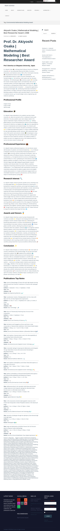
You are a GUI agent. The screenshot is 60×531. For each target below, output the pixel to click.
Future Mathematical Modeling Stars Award (19, 449)
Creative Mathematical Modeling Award (17, 443)
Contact (7, 15)
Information (46, 10)
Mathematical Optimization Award (12, 464)
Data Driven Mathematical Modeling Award (18, 443)
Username (49, 500)
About (12, 10)
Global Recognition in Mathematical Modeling (18, 451)
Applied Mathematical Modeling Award (21, 440)
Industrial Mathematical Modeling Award (17, 454)
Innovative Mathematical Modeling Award (18, 454)
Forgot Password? (48, 521)
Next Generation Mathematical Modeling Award (19, 467)
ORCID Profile (7, 107)
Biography (11, 438)
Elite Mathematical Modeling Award (16, 446)
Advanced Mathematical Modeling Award (17, 439)
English (46, 0)
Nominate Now (20, 10)
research (26, 122)
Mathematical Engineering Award (22, 458)
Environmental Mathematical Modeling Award (18, 446)
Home (6, 10)
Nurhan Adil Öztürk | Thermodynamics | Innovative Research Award (48, 56)
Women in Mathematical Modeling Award (17, 478)
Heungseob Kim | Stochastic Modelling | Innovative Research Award (49, 70)
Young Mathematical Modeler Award (21, 479)
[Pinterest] (25, 503)
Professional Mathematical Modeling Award (23, 471)
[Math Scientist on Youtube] (18, 500)
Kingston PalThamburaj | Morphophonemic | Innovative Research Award (48, 77)
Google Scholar (7, 103)
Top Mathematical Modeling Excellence (21, 474)
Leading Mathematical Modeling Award (17, 456)
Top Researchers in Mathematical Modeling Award (19, 474)
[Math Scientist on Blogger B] (25, 500)
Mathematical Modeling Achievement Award (24, 459)
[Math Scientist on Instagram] (18, 503)
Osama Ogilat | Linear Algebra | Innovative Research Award (47, 63)
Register (29, 10)
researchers (15, 241)
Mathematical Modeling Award (11, 460)
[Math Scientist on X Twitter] (22, 500)
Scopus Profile (7, 105)
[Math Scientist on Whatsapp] (18, 506)
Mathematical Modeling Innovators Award (17, 462)
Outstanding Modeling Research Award (29, 468)
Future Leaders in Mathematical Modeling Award (19, 448)
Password (49, 506)
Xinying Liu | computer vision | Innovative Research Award (49, 50)
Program (37, 10)
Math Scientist (9, 6)
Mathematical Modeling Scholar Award (26, 463)
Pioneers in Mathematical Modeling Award (14, 470)
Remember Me (49, 512)
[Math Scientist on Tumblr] (22, 503)
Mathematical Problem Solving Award (16, 466)
